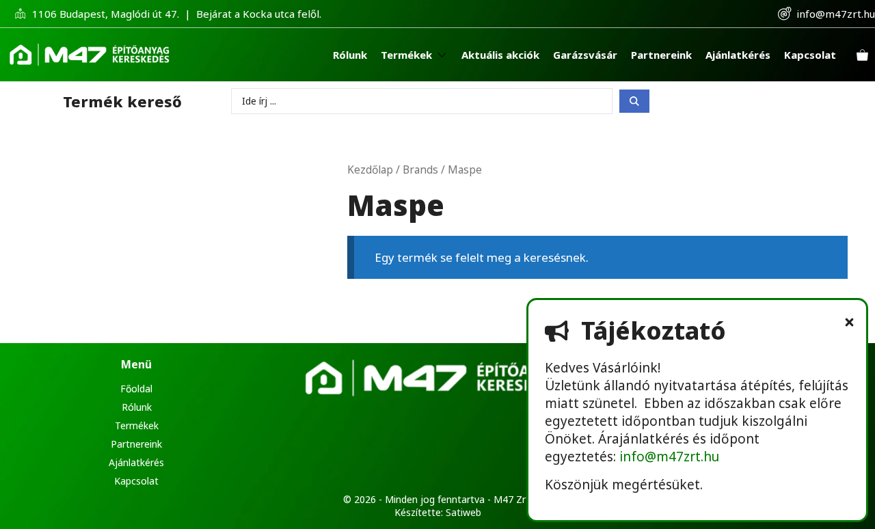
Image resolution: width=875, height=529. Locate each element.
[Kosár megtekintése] (862, 55)
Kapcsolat (136, 480)
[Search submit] (634, 101)
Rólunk (137, 407)
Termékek (137, 425)
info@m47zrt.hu (835, 14)
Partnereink (136, 443)
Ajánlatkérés (136, 462)
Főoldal (136, 388)
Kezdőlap (370, 169)
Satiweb (463, 512)
